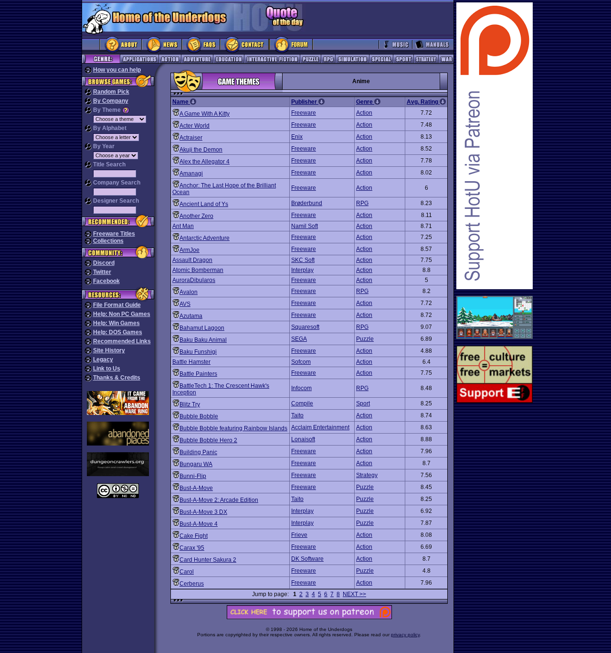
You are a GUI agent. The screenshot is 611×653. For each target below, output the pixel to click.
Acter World (194, 125)
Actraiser (190, 137)
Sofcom (301, 362)
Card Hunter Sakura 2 (207, 559)
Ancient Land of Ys (203, 204)
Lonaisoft (303, 439)
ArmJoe (189, 250)
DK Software (307, 558)
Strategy (367, 475)
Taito (297, 415)
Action (364, 112)
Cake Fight (193, 536)
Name (181, 101)
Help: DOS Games (117, 332)
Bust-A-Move (196, 488)
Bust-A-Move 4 (198, 524)
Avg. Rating (423, 101)
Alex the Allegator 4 (204, 161)
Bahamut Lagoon (201, 328)
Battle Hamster (191, 362)
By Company (110, 101)
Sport (363, 403)
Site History (109, 350)
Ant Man (183, 226)
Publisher (304, 101)
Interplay (302, 270)
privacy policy (405, 634)
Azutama (190, 316)
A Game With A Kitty (204, 113)
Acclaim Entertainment (320, 427)
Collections (108, 241)
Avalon (188, 292)
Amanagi (191, 173)
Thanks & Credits (116, 377)
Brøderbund (306, 203)
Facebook (106, 281)
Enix (297, 136)
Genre (365, 101)
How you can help (117, 69)
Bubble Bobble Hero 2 (208, 440)
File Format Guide (117, 305)
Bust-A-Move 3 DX (203, 512)
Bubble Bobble (198, 416)
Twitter (102, 272)
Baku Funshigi (198, 351)
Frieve (299, 535)
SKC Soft (303, 260)
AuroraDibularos (193, 280)
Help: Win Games (116, 323)
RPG (362, 203)
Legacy (103, 359)
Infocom (301, 388)
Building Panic (198, 452)
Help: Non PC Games (121, 314)
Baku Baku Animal (203, 340)
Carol (186, 571)
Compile (302, 403)
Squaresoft (305, 327)
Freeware (303, 112)
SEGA (299, 339)
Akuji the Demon (200, 149)
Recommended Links (122, 341)
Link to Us (106, 368)
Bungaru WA (195, 464)
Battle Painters (198, 373)
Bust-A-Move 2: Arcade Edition (218, 500)
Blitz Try (189, 404)
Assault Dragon (192, 260)
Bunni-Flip (192, 476)
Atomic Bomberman (197, 270)
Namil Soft (304, 226)
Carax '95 (191, 547)
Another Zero (196, 216)
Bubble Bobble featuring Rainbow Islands (233, 428)
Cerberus (191, 583)
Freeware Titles (114, 233)
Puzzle (365, 339)
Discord (104, 263)
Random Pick (111, 91)
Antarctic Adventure (204, 238)
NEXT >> (354, 594)
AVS (184, 304)
